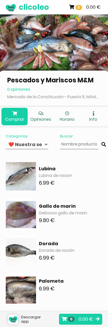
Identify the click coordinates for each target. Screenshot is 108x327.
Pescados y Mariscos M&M (50, 80)
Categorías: (17, 136)
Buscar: (67, 136)
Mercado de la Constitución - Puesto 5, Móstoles (54, 97)
